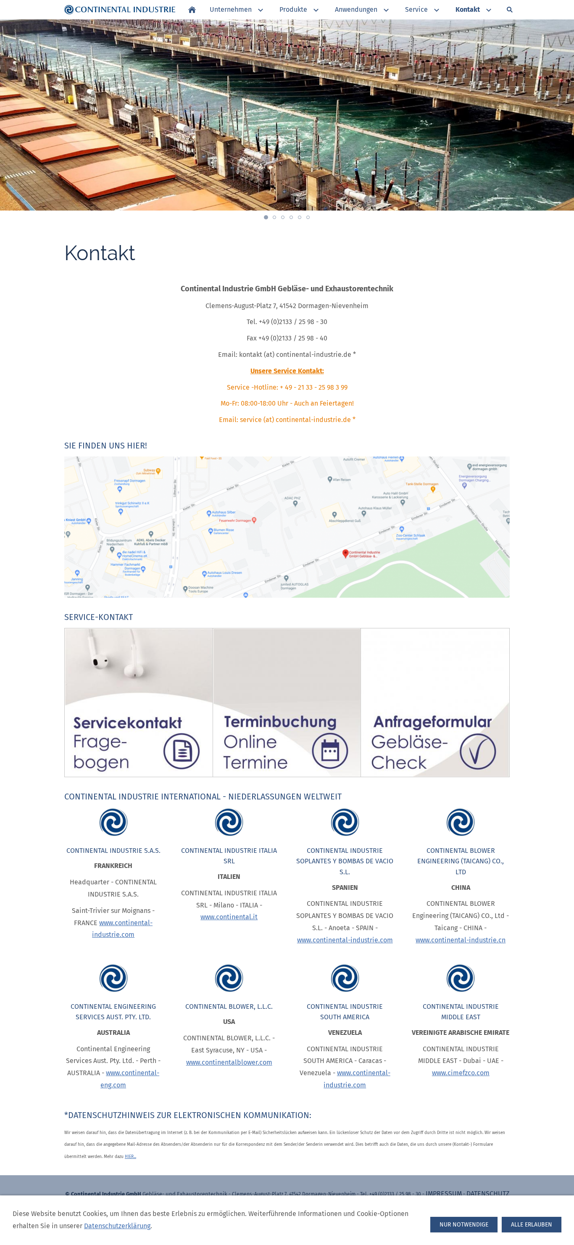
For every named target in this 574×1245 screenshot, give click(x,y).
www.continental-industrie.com (345, 940)
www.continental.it (229, 917)
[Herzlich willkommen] (192, 9)
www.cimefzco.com (461, 1073)
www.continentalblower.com (229, 1062)
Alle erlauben (531, 1224)
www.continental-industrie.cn (461, 940)
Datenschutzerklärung (117, 1226)
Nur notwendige (464, 1224)
